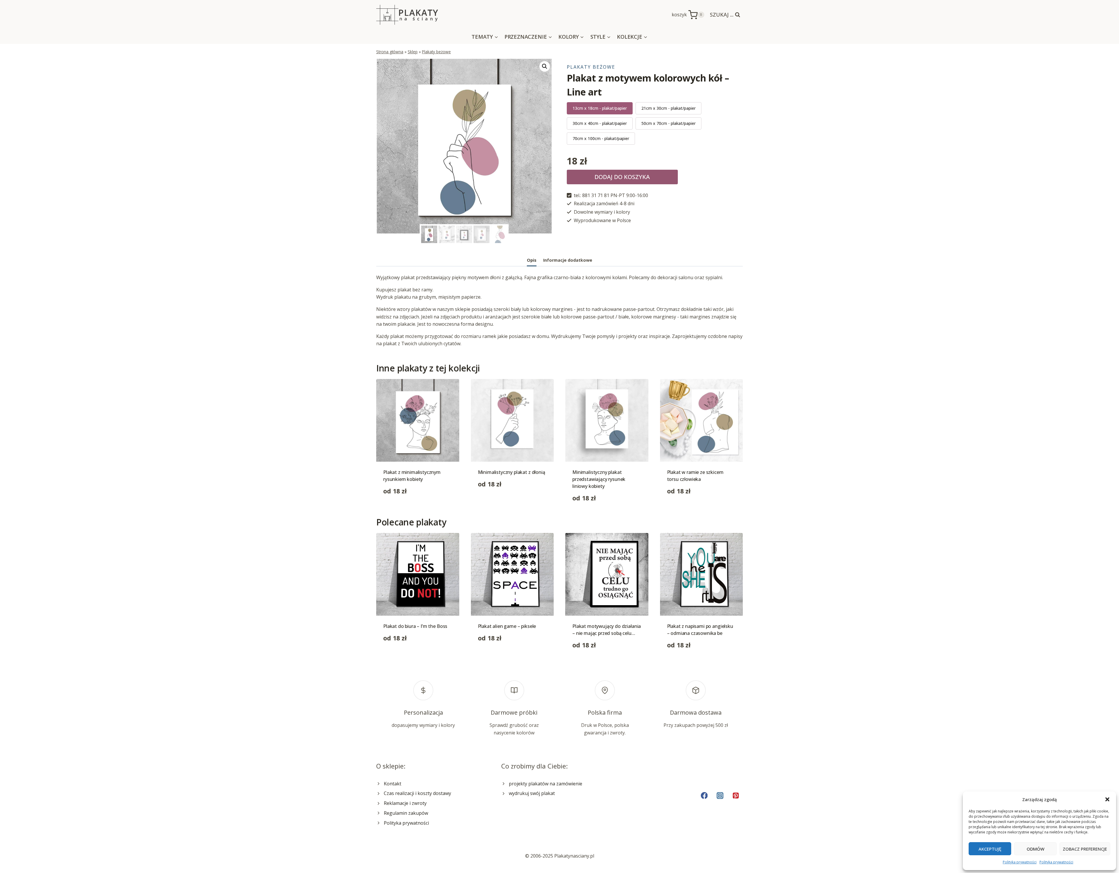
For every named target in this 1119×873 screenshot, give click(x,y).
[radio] (600, 108)
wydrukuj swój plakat (532, 793)
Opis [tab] (531, 260)
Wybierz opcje (398, 509)
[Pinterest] (736, 795)
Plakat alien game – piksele (507, 626)
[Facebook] (704, 795)
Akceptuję (990, 849)
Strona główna (389, 51)
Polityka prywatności (1020, 862)
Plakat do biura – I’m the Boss (415, 626)
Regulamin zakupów (406, 813)
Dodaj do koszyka (622, 177)
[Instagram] (720, 795)
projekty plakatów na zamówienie (545, 783)
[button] (1107, 799)
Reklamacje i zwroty (405, 803)
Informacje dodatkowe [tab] (567, 260)
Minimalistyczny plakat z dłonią (511, 472)
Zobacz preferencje (1085, 849)
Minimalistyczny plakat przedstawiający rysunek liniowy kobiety (598, 479)
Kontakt (392, 783)
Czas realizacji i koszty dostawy (417, 793)
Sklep (413, 51)
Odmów (1035, 849)
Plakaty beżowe (436, 51)
